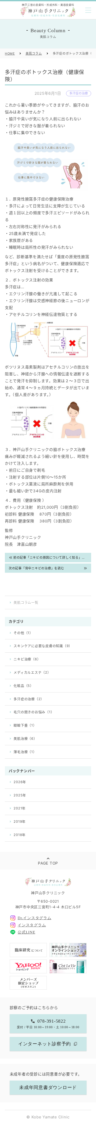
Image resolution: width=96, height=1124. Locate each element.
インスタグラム (32, 925)
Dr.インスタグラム (34, 918)
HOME (10, 53)
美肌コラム (34, 53)
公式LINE (26, 932)
